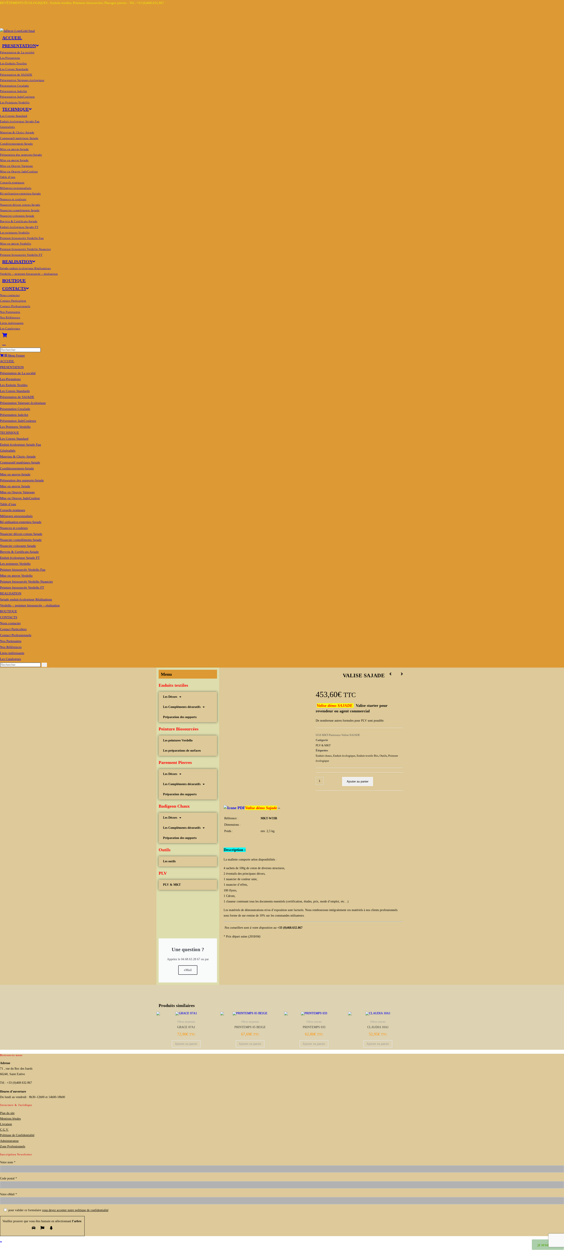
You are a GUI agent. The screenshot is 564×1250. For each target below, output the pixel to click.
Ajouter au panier (357, 781)
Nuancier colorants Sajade (18, 546)
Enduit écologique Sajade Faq (20, 444)
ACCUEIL (7, 361)
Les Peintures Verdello (15, 427)
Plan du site (7, 1113)
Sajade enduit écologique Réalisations (26, 599)
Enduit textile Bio (367, 755)
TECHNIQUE (9, 432)
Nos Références (11, 647)
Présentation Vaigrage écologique (23, 403)
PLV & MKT (172, 884)
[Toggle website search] (4, 343)
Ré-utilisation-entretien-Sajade (20, 522)
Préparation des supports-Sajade (22, 480)
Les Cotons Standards (15, 391)
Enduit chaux (324, 755)
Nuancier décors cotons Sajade (21, 534)
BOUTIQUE (8, 611)
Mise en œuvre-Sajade (15, 474)
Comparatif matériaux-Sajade (20, 462)
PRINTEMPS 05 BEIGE (250, 1027)
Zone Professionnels (12, 1146)
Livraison (6, 1124)
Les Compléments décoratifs (181, 707)
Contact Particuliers (13, 629)
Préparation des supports (180, 717)
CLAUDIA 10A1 (378, 1027)
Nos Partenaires (10, 641)
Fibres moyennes (186, 1021)
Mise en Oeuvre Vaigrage (17, 492)
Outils (383, 755)
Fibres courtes (314, 1021)
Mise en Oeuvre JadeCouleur (20, 498)
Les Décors (170, 696)
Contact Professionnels (15, 635)
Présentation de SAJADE (17, 397)
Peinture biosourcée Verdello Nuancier (26, 581)
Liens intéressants (12, 653)
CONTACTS (8, 617)
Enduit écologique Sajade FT (20, 558)
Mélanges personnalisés (16, 516)
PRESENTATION (12, 367)
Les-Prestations (10, 379)
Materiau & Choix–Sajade (18, 456)
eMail (188, 970)
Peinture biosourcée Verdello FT (22, 587)
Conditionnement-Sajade (17, 468)
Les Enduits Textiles (14, 385)
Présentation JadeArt (14, 415)
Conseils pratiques (12, 510)
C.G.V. (4, 1129)
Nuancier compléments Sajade (21, 540)
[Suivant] (399, 674)
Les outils (169, 861)
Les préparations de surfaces (182, 750)
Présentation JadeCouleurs (18, 421)
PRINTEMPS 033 (314, 1027)
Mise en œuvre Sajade (15, 486)
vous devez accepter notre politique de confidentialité (75, 1210)
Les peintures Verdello (15, 563)
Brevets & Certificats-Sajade (19, 552)
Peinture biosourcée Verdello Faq (22, 569)
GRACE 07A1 (186, 1027)
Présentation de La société (18, 373)
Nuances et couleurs (14, 528)
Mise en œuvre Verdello (16, 575)
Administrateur (9, 1141)
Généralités (7, 450)
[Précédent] (392, 674)
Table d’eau (8, 504)
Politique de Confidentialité (17, 1135)
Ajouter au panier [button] (186, 1043)
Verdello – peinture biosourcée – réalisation (30, 605)
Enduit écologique (344, 755)
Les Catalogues (10, 659)
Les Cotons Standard (14, 438)
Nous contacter (10, 623)
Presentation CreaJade (15, 409)
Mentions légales (10, 1118)
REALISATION (10, 593)
